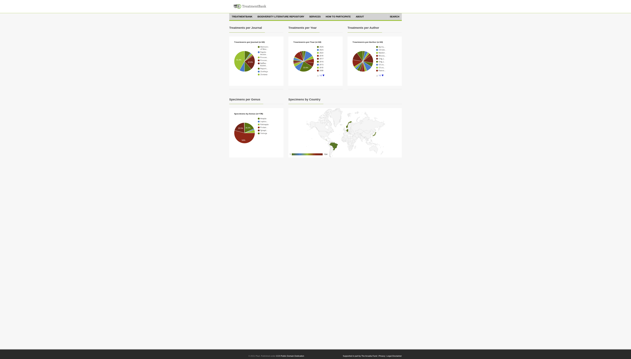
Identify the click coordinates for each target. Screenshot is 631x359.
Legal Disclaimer (394, 356)
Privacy (382, 356)
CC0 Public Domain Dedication (290, 356)
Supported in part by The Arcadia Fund (360, 356)
